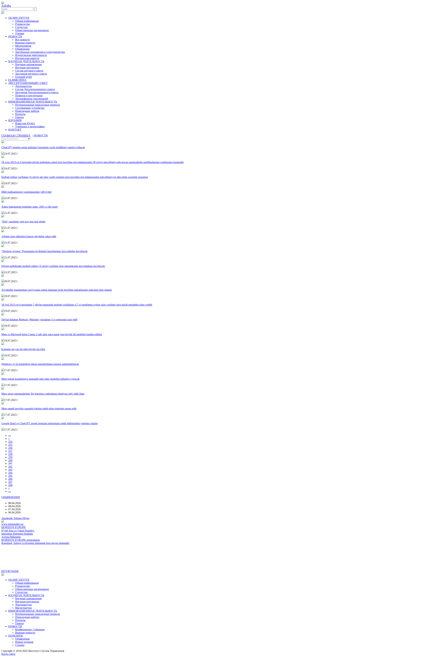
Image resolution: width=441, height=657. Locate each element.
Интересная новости (27, 58)
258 (10, 454)
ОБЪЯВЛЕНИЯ (10, 497)
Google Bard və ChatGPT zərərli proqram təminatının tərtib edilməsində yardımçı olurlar (49, 423)
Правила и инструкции (29, 95)
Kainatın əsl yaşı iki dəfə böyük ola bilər (23, 349)
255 (10, 444)
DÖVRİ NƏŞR (10, 571)
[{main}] (2, 12)
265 (10, 475)
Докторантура (23, 86)
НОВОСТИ (41, 135)
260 (10, 460)
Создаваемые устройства (29, 107)
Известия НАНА (25, 123)
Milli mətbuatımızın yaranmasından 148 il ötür (26, 191)
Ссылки (19, 645)
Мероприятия (23, 45)
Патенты (20, 114)
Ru (9, 5)
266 (10, 478)
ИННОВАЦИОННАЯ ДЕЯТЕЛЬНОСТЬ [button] (32, 101)
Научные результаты (27, 67)
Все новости (22, 39)
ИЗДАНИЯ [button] (15, 120)
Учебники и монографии (30, 126)
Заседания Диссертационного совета (36, 92)
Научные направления (28, 64)
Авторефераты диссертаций (31, 98)
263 (10, 469)
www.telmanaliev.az (12, 524)
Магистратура (23, 607)
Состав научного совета (29, 70)
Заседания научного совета (31, 73)
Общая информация (27, 20)
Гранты (19, 117)
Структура (21, 27)
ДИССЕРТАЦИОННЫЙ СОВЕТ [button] (28, 83)
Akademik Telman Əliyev (15, 518)
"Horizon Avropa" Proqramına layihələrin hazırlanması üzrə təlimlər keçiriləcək (44, 251)
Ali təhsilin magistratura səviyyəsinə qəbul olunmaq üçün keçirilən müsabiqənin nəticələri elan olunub (56, 289)
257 (10, 450)
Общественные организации (32, 30)
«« (9, 435)
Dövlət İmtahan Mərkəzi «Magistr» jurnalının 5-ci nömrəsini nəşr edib (39, 319)
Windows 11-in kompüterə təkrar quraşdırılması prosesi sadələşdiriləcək (40, 364)
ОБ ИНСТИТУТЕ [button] (18, 17)
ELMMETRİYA (17, 79)
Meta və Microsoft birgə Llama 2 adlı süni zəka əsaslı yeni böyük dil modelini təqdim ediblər (51, 334)
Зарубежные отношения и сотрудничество (40, 52)
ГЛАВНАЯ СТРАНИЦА (15, 135)
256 (10, 447)
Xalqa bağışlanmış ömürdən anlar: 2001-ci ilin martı (29, 206)
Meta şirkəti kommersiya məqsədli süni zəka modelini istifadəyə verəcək (40, 378)
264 (10, 472)
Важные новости (25, 42)
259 (10, 457)
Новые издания (24, 641)
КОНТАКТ (15, 129)
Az (3, 5)
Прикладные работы (27, 111)
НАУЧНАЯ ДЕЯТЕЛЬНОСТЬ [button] (26, 61)
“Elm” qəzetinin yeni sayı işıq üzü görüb (23, 221)
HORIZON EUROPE (13, 527)
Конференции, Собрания (29, 629)
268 (10, 485)
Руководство (22, 24)
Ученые (19, 33)
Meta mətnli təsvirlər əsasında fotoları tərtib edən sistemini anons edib (38, 408)
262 (10, 466)
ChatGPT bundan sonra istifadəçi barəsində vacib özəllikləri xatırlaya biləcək (43, 147)
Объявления (22, 48)
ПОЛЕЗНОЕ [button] (15, 635)
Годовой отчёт (23, 76)
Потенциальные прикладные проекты (37, 104)
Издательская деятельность (31, 55)
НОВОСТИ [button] (15, 36)
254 (10, 441)
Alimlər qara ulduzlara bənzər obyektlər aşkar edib (28, 236)
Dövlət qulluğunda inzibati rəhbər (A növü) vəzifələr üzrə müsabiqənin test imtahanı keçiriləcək (53, 266)
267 (10, 482)
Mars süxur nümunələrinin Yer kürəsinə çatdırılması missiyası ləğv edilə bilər (42, 393)
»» (9, 491)
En (6, 5)
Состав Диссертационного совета (35, 89)
